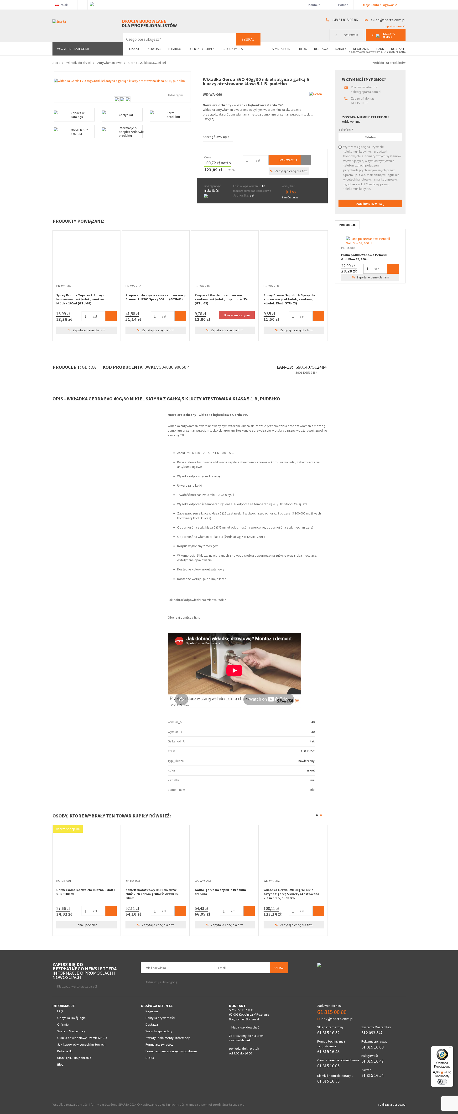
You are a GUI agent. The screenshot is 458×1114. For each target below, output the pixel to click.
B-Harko (174, 49)
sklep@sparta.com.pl (388, 19)
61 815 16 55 (328, 1081)
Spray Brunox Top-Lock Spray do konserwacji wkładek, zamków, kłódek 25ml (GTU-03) (289, 299)
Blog (303, 49)
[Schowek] (306, 160)
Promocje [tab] (347, 225)
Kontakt (314, 5)
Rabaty (340, 49)
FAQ (60, 1011)
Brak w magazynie (237, 315)
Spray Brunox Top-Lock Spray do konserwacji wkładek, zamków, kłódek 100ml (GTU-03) (82, 299)
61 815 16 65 (328, 1066)
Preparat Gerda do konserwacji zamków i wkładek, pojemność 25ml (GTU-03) (222, 299)
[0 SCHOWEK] (347, 40)
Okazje (135, 49)
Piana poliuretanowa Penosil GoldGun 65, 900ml (364, 257)
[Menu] (450, 1049)
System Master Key (71, 1031)
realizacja (385, 1104)
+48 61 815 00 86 (345, 19)
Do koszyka (287, 160)
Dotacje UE (65, 1051)
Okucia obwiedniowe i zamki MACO (82, 1038)
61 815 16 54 (372, 1075)
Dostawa (321, 49)
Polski (64, 5)
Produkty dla (233, 49)
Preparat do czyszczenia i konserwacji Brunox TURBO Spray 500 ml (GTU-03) (155, 297)
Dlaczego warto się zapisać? (77, 986)
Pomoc (343, 5)
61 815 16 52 (328, 1032)
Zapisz (279, 968)
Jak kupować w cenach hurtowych (81, 1044)
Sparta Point (282, 49)
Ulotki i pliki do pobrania (74, 1058)
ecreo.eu (399, 1104)
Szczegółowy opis (216, 137)
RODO (150, 1058)
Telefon (345, 129)
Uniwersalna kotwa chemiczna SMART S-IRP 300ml (85, 892)
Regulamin (361, 49)
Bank (380, 49)
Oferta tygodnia (201, 49)
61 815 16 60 (372, 1047)
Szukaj (248, 39)
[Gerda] (315, 94)
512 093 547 (372, 1032)
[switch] (442, 1081)
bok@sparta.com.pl (337, 1018)
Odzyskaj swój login (71, 1018)
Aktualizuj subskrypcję (161, 982)
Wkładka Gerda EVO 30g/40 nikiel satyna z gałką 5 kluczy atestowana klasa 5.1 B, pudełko (291, 894)
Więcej (209, 119)
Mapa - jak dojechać (245, 1027)
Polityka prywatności (160, 1018)
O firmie (63, 1024)
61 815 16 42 (372, 1061)
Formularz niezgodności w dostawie (171, 1051)
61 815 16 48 (328, 1051)
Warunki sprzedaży (159, 1031)
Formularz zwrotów (159, 1044)
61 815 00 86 (359, 103)
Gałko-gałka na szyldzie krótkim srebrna (220, 892)
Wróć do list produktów (389, 62)
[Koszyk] (111, 316)
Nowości (154, 49)
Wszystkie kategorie (73, 49)
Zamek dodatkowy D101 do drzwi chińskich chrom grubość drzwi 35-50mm (152, 894)
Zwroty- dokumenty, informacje (168, 1038)
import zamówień (394, 26)
